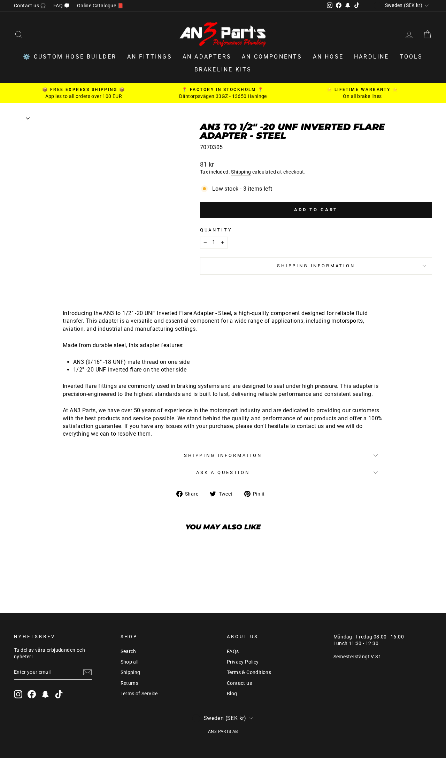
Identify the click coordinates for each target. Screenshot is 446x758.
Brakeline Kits (223, 69)
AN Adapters (207, 56)
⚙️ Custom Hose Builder (69, 56)
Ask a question (223, 472)
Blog (232, 693)
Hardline (371, 56)
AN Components (272, 56)
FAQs (233, 651)
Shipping (241, 172)
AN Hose (328, 56)
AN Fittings (149, 56)
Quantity (216, 229)
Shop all (130, 662)
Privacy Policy (243, 662)
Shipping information (316, 265)
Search (128, 651)
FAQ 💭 (61, 5)
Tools (411, 56)
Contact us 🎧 (30, 5)
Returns (130, 683)
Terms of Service (139, 693)
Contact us (239, 683)
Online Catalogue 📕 (100, 5)
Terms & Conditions (249, 672)
